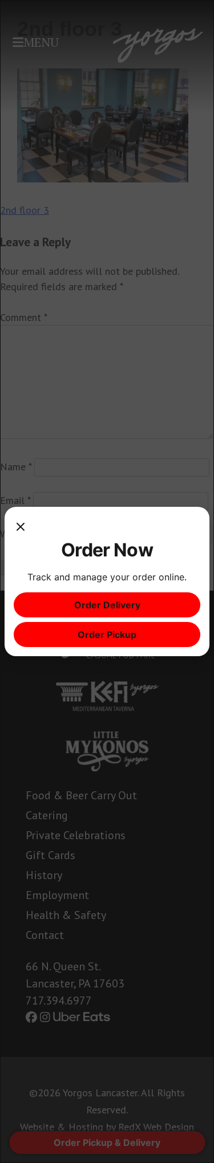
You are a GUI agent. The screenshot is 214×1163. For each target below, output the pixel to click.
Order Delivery (107, 605)
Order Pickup (107, 634)
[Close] (20, 527)
